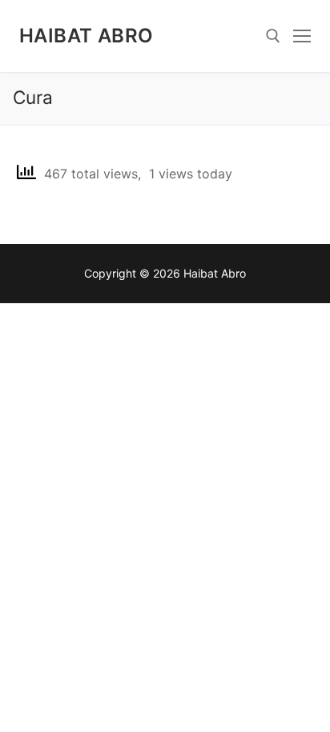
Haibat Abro (86, 35)
